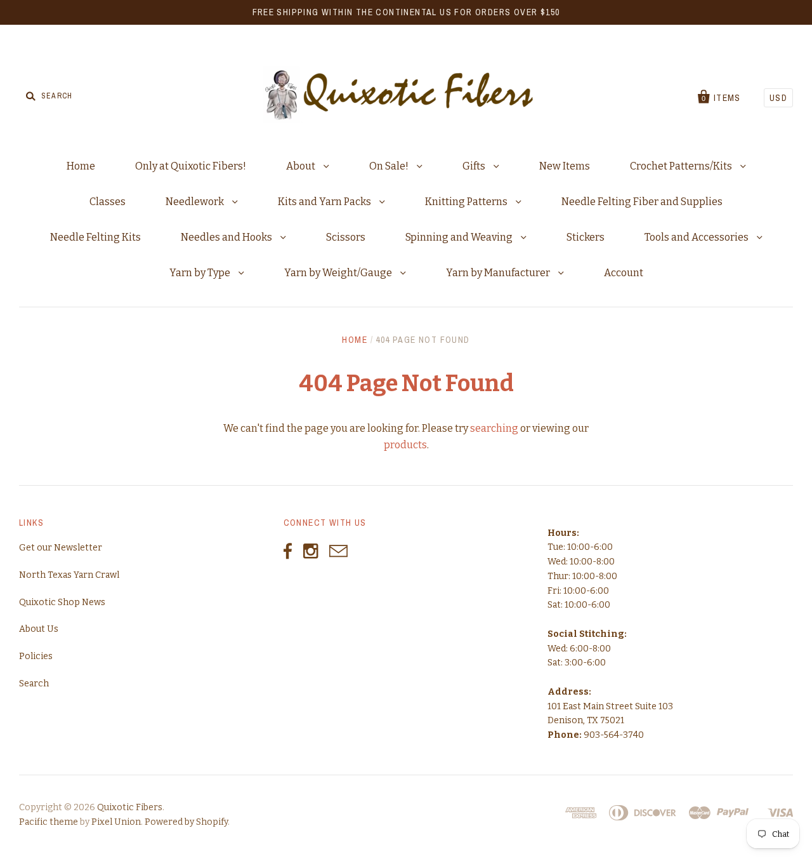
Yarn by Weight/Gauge (339, 273)
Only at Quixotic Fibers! (190, 166)
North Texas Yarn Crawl (69, 575)
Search (34, 683)
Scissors (345, 237)
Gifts (474, 166)
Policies (36, 656)
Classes (107, 202)
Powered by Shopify (186, 822)
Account (623, 273)
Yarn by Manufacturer (499, 273)
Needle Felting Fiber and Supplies (642, 202)
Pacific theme (48, 822)
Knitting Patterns (467, 202)
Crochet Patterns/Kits (682, 166)
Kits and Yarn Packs (325, 202)
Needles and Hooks (227, 237)
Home (81, 166)
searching (494, 428)
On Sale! (389, 166)
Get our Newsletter (60, 547)
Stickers (585, 237)
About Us (38, 629)
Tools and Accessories (697, 237)
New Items (564, 166)
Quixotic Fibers (129, 807)
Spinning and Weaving (459, 237)
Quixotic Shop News (62, 602)
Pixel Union (116, 822)
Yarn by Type (200, 273)
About (301, 166)
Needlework (196, 202)
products (405, 445)
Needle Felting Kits (95, 237)
